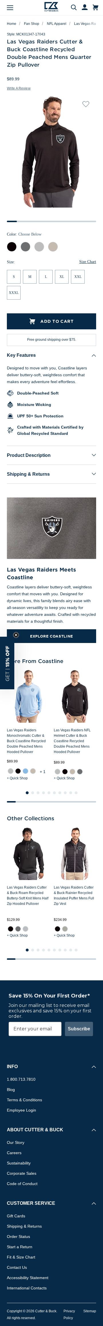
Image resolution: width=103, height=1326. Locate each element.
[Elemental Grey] (80, 772)
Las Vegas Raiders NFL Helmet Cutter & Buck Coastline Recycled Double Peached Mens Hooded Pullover (72, 741)
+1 (43, 771)
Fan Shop (31, 24)
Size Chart (87, 262)
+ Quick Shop (17, 778)
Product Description (29, 455)
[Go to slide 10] (76, 792)
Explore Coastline (51, 636)
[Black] (18, 771)
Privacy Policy (69, 1314)
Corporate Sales (21, 1173)
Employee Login (21, 1110)
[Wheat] (33, 771)
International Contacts (27, 1288)
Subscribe (79, 1028)
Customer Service (31, 1203)
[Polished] (65, 929)
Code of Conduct (22, 1183)
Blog (11, 1089)
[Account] (82, 7)
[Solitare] (25, 929)
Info (12, 1066)
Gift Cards (16, 1216)
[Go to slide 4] (43, 792)
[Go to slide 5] (48, 792)
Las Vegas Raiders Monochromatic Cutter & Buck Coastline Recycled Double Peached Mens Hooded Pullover (26, 741)
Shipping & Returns (28, 474)
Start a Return (19, 1247)
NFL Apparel (56, 24)
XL (62, 277)
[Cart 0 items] (95, 7)
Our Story (15, 1142)
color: (24, 234)
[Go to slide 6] (54, 792)
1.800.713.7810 (21, 1079)
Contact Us (17, 1267)
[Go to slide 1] (27, 792)
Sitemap (89, 1311)
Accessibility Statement (27, 1277)
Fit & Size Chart (21, 1257)
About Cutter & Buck (35, 1129)
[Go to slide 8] (65, 792)
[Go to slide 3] (38, 792)
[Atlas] (25, 771)
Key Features (21, 355)
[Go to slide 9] (70, 792)
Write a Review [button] (19, 88)
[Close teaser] (16, 635)
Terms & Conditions (24, 1100)
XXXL (14, 293)
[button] (7, 663)
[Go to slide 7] (59, 792)
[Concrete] (11, 771)
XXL (78, 277)
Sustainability (19, 1163)
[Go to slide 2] (32, 792)
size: (11, 262)
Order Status (18, 1236)
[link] (10, 771)
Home (11, 24)
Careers (14, 1152)
